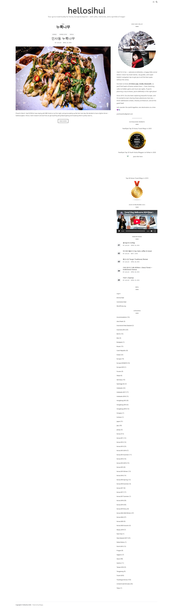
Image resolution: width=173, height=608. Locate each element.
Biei (118, 338)
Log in (118, 293)
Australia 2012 (121, 330)
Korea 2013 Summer (123, 455)
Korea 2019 (120, 505)
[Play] (119, 231)
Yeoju (118, 588)
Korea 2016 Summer (123, 484)
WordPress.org (121, 306)
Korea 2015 (120, 467)
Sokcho (119, 563)
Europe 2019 (120, 367)
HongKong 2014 (121, 405)
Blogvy (41, 605)
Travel (118, 575)
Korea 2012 (120, 442)
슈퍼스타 (59, 42)
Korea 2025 (120, 521)
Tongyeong (120, 571)
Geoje (118, 375)
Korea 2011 (120, 438)
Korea (54, 34)
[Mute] (152, 231)
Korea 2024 (120, 517)
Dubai (118, 355)
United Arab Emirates (123, 584)
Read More (63, 121)
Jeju (118, 425)
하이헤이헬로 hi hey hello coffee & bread (137, 251)
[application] (137, 221)
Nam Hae (119, 534)
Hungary (119, 413)
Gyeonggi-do (121, 384)
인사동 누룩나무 (63, 38)
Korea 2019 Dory (122, 509)
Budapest (119, 342)
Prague (119, 550)
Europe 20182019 (122, 363)
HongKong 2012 (121, 400)
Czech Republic (121, 350)
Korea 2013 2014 (121, 450)
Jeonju (119, 430)
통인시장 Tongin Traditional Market (135, 259)
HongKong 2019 (121, 409)
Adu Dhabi (120, 321)
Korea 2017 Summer (123, 496)
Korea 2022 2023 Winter (124, 513)
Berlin (118, 334)
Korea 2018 (63, 34)
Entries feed (120, 298)
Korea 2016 (120, 475)
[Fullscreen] (155, 231)
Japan (118, 421)
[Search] (156, 2)
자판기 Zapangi (128, 278)
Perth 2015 (120, 546)
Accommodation (122, 317)
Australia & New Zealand (124, 325)
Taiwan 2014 (120, 567)
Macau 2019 (120, 530)
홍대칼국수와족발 (129, 243)
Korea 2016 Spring (122, 480)
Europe (119, 359)
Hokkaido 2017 (121, 392)
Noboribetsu (120, 542)
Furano (119, 371)
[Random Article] (153, 2)
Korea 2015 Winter (122, 471)
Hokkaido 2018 (121, 396)
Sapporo (119, 555)
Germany (119, 380)
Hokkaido (120, 388)
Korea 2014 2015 (121, 463)
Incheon (119, 417)
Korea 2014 (120, 459)
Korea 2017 (120, 488)
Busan (118, 346)
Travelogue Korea (122, 580)
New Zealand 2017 (122, 538)
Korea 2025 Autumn (123, 525)
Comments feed (121, 302)
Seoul (72, 34)
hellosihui (86, 11)
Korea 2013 (120, 446)
